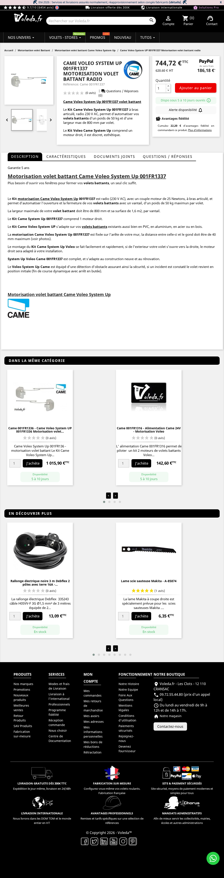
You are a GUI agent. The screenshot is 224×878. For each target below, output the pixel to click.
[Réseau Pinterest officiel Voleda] (132, 841)
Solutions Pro (206, 7)
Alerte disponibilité (186, 110)
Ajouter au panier (195, 87)
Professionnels (59, 704)
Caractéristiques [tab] (66, 156)
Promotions (22, 689)
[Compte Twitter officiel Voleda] (94, 841)
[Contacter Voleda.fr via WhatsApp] (213, 858)
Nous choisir (58, 730)
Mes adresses (94, 721)
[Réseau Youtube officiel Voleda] (113, 841)
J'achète (33, 463)
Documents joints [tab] (114, 156)
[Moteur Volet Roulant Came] (18, 308)
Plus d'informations (200, 130)
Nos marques (23, 684)
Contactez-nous (170, 726)
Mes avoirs (91, 716)
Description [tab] (25, 156)
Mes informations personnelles (93, 731)
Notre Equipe (128, 689)
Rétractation (93, 752)
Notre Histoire (129, 684)
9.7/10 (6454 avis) (29, 7)
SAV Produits (23, 726)
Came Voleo (44, 234)
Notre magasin (168, 716)
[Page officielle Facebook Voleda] (84, 841)
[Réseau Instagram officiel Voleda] (123, 841)
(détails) (175, 2)
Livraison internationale (161, 7)
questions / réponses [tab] (167, 156)
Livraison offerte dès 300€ (107, 7)
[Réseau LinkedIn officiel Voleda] (104, 841)
